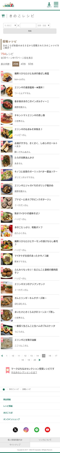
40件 (23, 64)
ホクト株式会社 (4, 389)
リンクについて (45, 440)
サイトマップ (15, 445)
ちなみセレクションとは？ (24, 372)
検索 (30, 31)
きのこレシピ (14, 389)
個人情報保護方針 (15, 440)
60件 (30, 64)
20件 (15, 64)
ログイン (49, 7)
